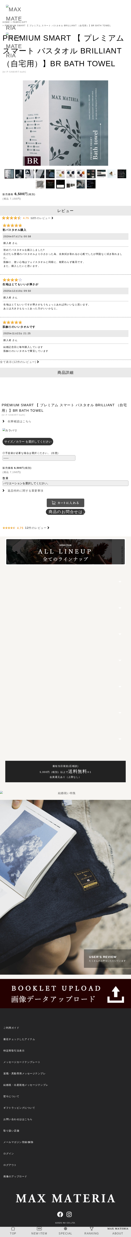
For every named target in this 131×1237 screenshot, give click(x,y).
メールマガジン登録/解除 (18, 1142)
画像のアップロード (15, 1176)
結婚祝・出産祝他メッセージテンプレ (25, 1085)
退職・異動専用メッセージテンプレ (24, 1073)
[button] (9, 174)
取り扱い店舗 (11, 1130)
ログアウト (10, 1165)
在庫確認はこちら (20, 421)
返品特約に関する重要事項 (25, 490)
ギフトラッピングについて (19, 1107)
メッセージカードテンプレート (21, 1062)
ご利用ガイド (11, 1027)
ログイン (8, 1153)
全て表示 (18, 361)
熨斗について (11, 1096)
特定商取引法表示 (14, 1050)
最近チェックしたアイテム (19, 1039)
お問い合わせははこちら (18, 1119)
